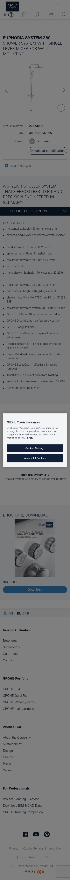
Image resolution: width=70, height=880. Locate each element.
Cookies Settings (34, 448)
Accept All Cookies (35, 458)
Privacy (29, 437)
